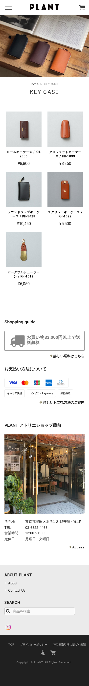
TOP (11, 644)
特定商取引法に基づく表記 (69, 644)
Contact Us (16, 590)
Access (78, 547)
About (12, 583)
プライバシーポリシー (33, 644)
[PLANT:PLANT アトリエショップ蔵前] (44, 474)
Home (34, 84)
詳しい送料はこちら (69, 356)
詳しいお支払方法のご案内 (64, 402)
